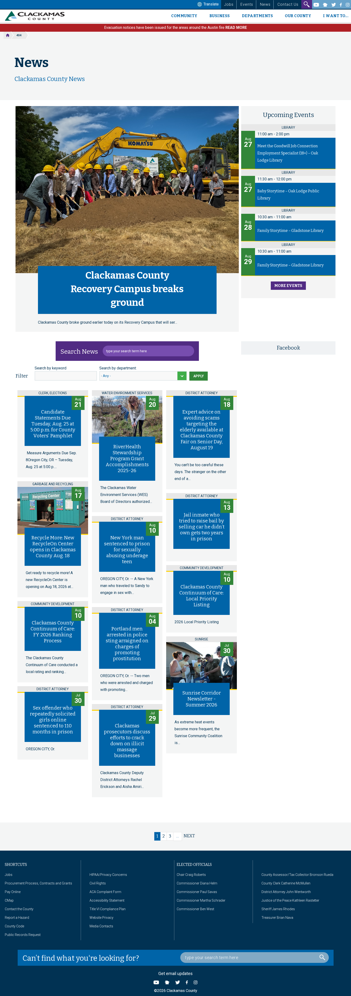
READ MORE (236, 27)
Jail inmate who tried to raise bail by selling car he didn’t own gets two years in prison (201, 526)
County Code (14, 926)
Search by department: (118, 368)
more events (288, 285)
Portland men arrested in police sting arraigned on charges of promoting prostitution (127, 643)
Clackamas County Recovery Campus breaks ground (127, 289)
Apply (198, 376)
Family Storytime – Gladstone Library (290, 230)
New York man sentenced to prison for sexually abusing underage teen (127, 549)
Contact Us (287, 4)
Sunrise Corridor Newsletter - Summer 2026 (201, 699)
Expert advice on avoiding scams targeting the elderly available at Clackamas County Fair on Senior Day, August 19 (201, 429)
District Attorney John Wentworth (286, 892)
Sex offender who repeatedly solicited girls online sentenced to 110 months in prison (52, 720)
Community (184, 16)
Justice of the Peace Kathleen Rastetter (290, 900)
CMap (9, 900)
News (265, 4)
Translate (210, 4)
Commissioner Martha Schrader (201, 900)
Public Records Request (23, 935)
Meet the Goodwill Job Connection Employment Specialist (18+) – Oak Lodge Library (287, 153)
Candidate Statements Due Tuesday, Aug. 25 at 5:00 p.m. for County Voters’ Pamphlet (52, 424)
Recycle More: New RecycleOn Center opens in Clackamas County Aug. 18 (53, 546)
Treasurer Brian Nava (277, 917)
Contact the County (19, 909)
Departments (257, 16)
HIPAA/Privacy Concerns (108, 875)
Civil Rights (98, 883)
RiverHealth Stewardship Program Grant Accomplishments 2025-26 (127, 458)
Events (246, 4)
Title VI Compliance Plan (108, 909)
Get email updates (175, 973)
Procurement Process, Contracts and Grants (38, 883)
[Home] (36, 16)
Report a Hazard (17, 917)
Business (219, 16)
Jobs (229, 4)
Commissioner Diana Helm (197, 883)
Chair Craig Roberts (191, 875)
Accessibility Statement (107, 900)
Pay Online (13, 892)
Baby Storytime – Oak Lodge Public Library (288, 194)
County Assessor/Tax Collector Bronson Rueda (297, 875)
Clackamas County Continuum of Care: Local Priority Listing (201, 596)
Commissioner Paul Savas (197, 892)
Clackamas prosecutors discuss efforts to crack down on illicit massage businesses (127, 740)
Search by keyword (50, 368)
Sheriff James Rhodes (278, 909)
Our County (298, 16)
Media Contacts (101, 926)
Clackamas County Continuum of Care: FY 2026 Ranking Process (53, 632)
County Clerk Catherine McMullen (285, 883)
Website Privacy (101, 917)
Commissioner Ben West (195, 909)
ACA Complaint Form (105, 892)
